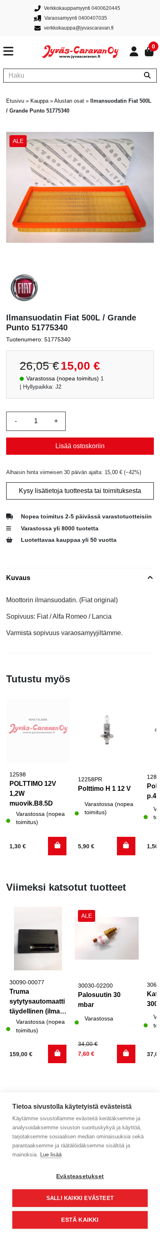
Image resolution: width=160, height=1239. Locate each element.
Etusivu (15, 101)
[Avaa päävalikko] (22, 51)
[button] (57, 846)
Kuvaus (18, 577)
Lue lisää (51, 1154)
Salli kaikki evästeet (80, 1198)
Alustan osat (69, 101)
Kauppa (39, 101)
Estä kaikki (79, 1220)
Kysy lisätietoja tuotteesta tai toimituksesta (80, 490)
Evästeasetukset (80, 1176)
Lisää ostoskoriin (80, 445)
